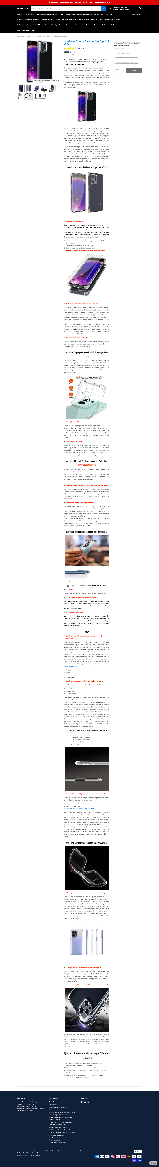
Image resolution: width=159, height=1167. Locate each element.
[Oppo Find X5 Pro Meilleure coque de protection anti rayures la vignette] (36, 88)
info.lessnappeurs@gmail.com (27, 1106)
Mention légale (36, 1153)
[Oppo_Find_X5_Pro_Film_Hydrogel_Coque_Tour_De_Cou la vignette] (40, 96)
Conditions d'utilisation (62, 1151)
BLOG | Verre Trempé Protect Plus (29, 25)
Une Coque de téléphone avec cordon (80, 809)
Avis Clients (30, 14)
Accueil (19, 14)
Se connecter (136, 14)
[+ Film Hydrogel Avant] (122, 55)
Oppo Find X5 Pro (70, 666)
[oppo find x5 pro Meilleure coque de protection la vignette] (20, 88)
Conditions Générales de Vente (26, 1151)
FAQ (61, 14)
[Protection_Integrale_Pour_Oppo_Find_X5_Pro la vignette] (20, 96)
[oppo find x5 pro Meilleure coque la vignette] (28, 88)
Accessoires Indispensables (46, 14)
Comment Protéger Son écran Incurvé (58, 25)
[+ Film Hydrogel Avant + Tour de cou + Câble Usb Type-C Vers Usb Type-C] (128, 66)
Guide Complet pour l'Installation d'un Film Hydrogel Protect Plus (89, 14)
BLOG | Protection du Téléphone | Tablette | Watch (34, 19)
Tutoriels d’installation (82, 25)
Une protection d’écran (74, 804)
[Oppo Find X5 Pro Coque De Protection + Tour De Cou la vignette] (28, 96)
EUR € (137, 1152)
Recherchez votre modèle (26, 30)
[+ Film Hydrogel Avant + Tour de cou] (127, 60)
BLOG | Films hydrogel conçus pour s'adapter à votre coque (76, 19)
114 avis (80, 48)
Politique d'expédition (23, 1153)
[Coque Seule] (119, 51)
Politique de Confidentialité (46, 1151)
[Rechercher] (103, 8)
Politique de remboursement (79, 1151)
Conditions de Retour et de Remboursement (109, 25)
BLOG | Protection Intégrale (110, 19)
